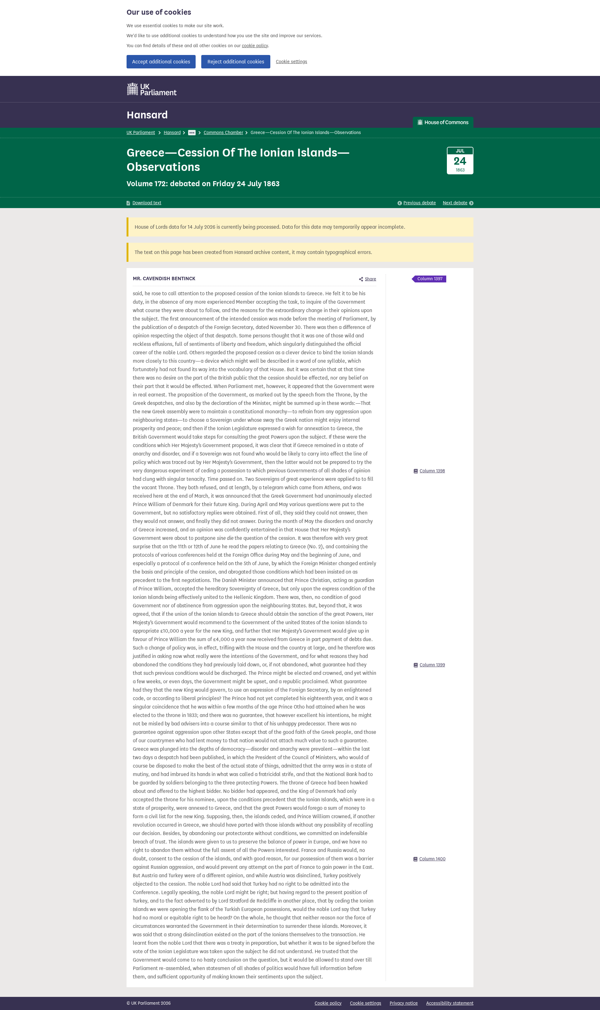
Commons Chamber (223, 132)
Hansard (147, 114)
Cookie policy (328, 1003)
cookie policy (255, 45)
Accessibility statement (449, 1003)
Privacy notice (404, 1003)
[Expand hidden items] (192, 132)
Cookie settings (291, 61)
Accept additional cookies (161, 62)
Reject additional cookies (236, 62)
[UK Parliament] (152, 89)
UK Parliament (141, 132)
